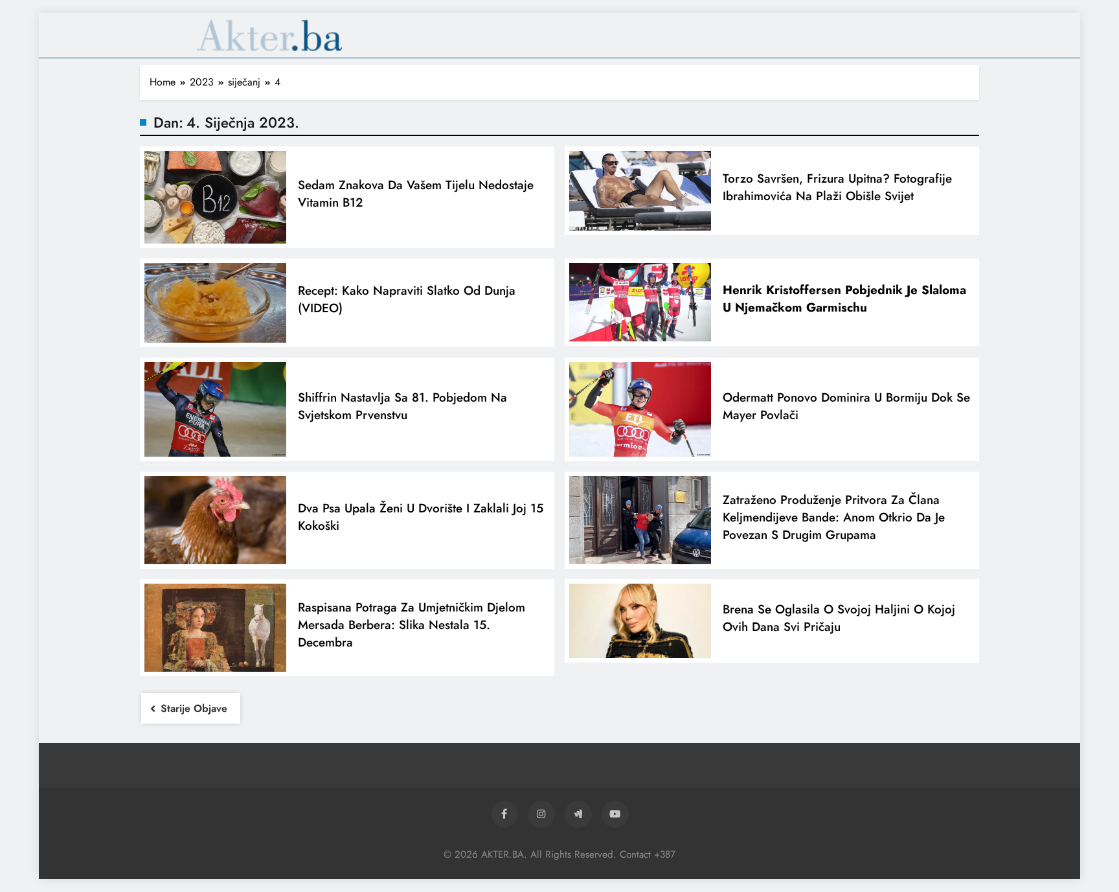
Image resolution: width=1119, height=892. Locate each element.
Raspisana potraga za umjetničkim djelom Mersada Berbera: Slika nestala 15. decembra (411, 625)
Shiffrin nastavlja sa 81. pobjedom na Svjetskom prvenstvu (402, 406)
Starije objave (194, 708)
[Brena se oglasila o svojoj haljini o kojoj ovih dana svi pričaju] (640, 621)
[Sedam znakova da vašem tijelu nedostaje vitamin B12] (215, 197)
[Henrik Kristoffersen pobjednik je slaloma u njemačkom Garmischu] (640, 302)
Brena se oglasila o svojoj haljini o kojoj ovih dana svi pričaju (839, 617)
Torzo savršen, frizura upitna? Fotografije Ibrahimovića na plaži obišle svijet (837, 187)
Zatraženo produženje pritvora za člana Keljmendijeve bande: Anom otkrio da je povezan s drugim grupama (834, 517)
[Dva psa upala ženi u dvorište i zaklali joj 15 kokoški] (215, 520)
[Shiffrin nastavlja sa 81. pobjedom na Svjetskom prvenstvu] (215, 409)
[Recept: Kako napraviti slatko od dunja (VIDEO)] (215, 303)
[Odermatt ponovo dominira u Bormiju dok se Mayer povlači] (640, 409)
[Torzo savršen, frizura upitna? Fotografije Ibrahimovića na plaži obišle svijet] (640, 191)
